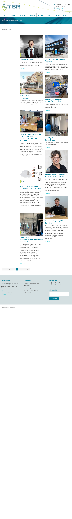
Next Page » (26, 269)
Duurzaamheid (28, 292)
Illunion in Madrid (27, 60)
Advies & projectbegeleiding (32, 283)
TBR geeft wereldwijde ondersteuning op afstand (30, 187)
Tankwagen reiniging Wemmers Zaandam (53, 100)
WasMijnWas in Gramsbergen (51, 139)
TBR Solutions (12, 307)
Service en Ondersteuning (31, 290)
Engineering (28, 285)
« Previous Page (7, 269)
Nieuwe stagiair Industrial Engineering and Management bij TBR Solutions (30, 137)
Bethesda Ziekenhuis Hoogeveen (28, 97)
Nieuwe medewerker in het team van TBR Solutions (56, 175)
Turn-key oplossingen (30, 288)
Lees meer (22, 68)
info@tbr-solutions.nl (8, 294)
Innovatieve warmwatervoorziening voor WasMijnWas (31, 239)
